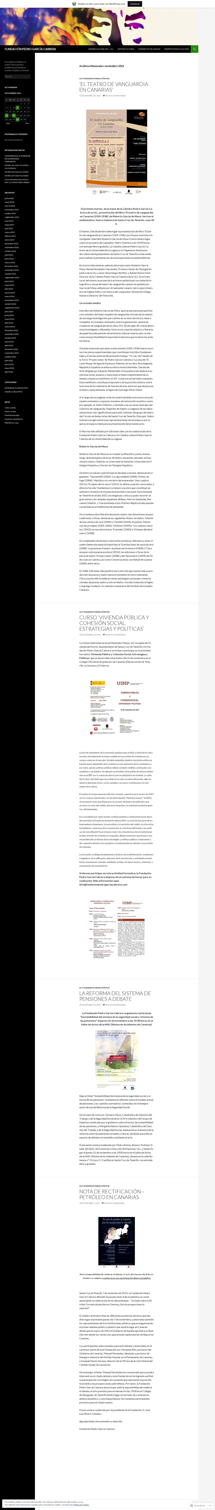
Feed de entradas (12, 415)
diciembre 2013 (11, 330)
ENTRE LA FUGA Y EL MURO (16, 172)
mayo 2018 (9, 202)
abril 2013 (9, 345)
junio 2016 (9, 258)
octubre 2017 (10, 213)
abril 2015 (9, 289)
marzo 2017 (10, 232)
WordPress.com (12, 423)
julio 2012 (9, 360)
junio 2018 (9, 198)
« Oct (8, 123)
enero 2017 (10, 240)
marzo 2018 (10, 206)
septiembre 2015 (12, 277)
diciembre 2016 (11, 243)
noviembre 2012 (12, 353)
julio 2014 (9, 311)
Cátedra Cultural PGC (14, 391)
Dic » (27, 123)
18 (7, 115)
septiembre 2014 (12, 308)
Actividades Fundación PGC (94, 78)
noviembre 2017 (12, 209)
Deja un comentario (115, 95)
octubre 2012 (10, 357)
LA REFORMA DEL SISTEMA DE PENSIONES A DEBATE (115, 996)
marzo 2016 (10, 262)
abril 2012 (9, 372)
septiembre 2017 (12, 217)
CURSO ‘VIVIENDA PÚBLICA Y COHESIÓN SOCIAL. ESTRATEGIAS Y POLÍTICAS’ (114, 623)
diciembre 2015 (11, 266)
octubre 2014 (10, 304)
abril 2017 (9, 228)
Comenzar (135, 4)
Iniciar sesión (10, 411)
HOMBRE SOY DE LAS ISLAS (149, 49)
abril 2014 (9, 323)
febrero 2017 (10, 236)
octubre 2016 (10, 251)
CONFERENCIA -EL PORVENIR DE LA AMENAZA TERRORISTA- (17, 159)
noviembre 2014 (12, 300)
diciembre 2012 (11, 349)
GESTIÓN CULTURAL (126, 49)
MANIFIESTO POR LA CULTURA (176, 49)
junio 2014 (9, 315)
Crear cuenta (10, 408)
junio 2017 (9, 221)
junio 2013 (9, 341)
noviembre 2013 (12, 334)
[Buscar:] (17, 76)
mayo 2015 (9, 285)
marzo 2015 (10, 292)
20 (14, 115)
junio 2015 (9, 281)
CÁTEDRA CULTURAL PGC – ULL (100, 49)
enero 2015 (10, 296)
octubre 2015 (10, 274)
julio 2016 (9, 255)
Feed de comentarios (14, 419)
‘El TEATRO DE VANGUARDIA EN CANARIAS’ (113, 87)
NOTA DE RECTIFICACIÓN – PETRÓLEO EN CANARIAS (111, 1194)
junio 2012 (9, 364)
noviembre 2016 (12, 247)
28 (17, 119)
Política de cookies (81, 1505)
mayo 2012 (9, 368)
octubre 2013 (10, 338)
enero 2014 (10, 326)
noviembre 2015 (12, 270)
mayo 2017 (9, 225)
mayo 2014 (9, 319)
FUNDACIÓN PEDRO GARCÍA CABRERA (30, 49)
